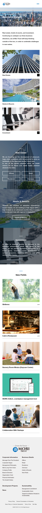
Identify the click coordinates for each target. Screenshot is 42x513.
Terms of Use (28, 504)
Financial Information (8, 477)
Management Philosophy (9, 465)
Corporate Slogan (7, 462)
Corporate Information (10, 457)
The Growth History (7, 480)
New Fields (25, 472)
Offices (11, 173)
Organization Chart (7, 475)
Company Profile (7, 470)
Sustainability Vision (27, 491)
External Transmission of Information (25, 501)
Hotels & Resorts (26, 470)
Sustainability (27, 486)
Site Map (35, 504)
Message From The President (10, 460)
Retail (31, 173)
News (4, 490)
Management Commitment (29, 488)
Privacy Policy (11, 501)
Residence (11, 179)
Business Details (28, 457)
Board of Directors (7, 472)
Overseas (30, 179)
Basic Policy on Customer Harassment (14, 504)
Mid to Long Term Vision (9, 467)
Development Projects (10, 486)
